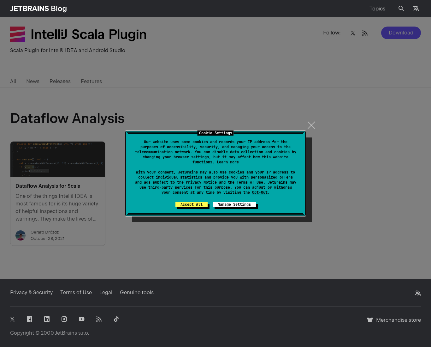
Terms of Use (250, 182)
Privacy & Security (31, 292)
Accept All (191, 204)
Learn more (228, 162)
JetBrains (66, 333)
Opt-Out (260, 192)
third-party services (170, 187)
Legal (105, 292)
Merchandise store (397, 322)
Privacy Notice (201, 182)
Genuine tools (137, 292)
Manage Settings (234, 204)
